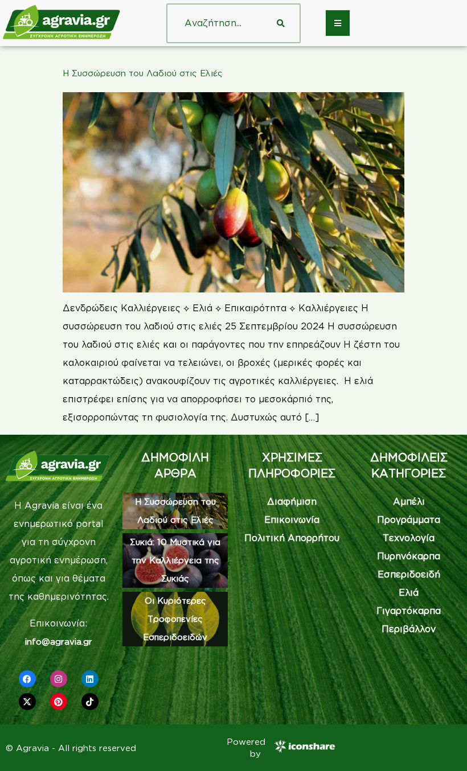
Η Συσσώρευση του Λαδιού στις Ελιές (143, 73)
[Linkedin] (90, 678)
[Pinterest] (58, 701)
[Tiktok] (90, 701)
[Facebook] (27, 678)
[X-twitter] (27, 701)
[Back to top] (441, 745)
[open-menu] (337, 23)
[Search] (281, 23)
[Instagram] (58, 678)
